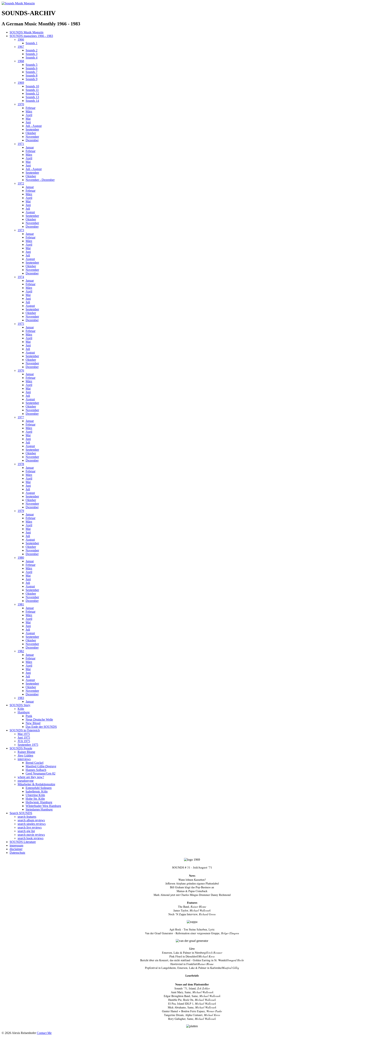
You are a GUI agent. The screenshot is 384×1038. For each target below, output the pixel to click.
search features (27, 816)
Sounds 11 (32, 90)
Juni (28, 122)
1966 (21, 39)
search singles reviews (32, 824)
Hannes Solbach (36, 770)
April (29, 115)
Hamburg (24, 712)
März (29, 111)
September (32, 129)
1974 (21, 277)
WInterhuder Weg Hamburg (43, 806)
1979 (21, 511)
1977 (21, 417)
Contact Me (44, 1033)
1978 (21, 464)
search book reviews (30, 838)
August (30, 212)
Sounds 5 (31, 64)
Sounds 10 (32, 86)
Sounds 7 (31, 72)
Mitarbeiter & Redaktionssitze (36, 784)
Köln (21, 708)
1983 (21, 698)
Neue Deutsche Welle (39, 719)
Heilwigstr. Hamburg (39, 802)
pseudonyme (26, 780)
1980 (21, 557)
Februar (30, 108)
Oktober (31, 133)
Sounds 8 (31, 75)
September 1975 (28, 744)
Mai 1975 (24, 734)
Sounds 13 (32, 97)
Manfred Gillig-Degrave (41, 766)
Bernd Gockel (34, 762)
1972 (21, 183)
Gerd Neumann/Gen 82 (40, 773)
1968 (21, 61)
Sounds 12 (32, 93)
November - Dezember (40, 179)
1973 (21, 230)
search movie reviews (31, 834)
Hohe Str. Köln (35, 798)
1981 (21, 604)
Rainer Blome (26, 752)
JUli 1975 (24, 741)
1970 (21, 104)
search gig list (26, 831)
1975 (21, 323)
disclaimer (16, 849)
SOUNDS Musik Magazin (26, 32)
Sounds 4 (31, 57)
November (32, 136)
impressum (16, 845)
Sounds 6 (31, 68)
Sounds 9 (31, 79)
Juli (28, 208)
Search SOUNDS (21, 813)
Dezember (32, 140)
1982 (21, 651)
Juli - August (34, 126)
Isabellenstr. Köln (37, 791)
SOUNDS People (21, 748)
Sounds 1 (31, 43)
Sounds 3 (31, 54)
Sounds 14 (32, 100)
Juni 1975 (24, 737)
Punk (29, 716)
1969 (21, 82)
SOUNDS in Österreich (25, 730)
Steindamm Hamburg (39, 809)
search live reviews (30, 827)
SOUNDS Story (20, 705)
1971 (21, 144)
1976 (21, 370)
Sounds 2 (31, 50)
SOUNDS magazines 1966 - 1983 (31, 36)
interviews (24, 759)
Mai (28, 118)
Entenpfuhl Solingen (39, 788)
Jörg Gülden (25, 755)
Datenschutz (17, 852)
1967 (21, 46)
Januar (30, 147)
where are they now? (31, 777)
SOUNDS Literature (23, 842)
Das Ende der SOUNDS (41, 726)
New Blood (33, 723)
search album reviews (31, 820)
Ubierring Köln (35, 795)
